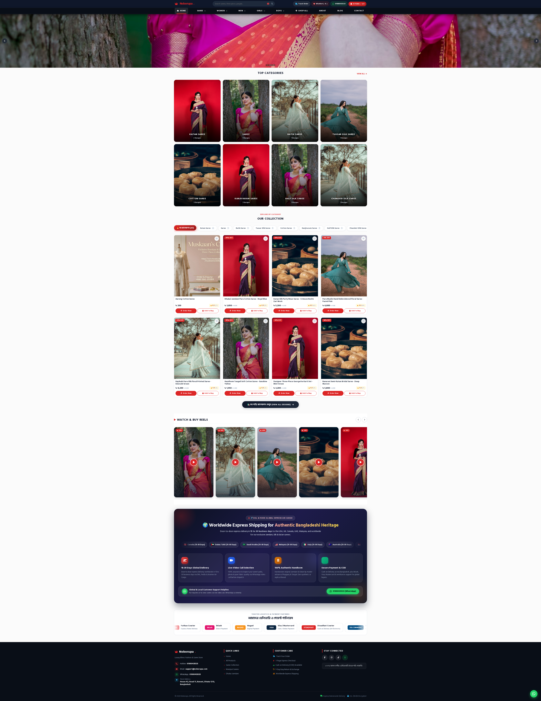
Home (228, 656)
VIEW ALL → (362, 73)
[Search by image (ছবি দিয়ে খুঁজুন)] (268, 3)
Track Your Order (283, 656)
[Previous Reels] (358, 419)
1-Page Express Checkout (285, 660)
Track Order (303, 3)
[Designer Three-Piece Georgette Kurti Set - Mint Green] (295, 348)
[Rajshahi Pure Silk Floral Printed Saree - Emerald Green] (197, 348)
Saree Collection (232, 665)
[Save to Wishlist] (216, 238)
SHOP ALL (303, 10)
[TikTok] (338, 657)
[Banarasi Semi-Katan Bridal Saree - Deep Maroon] (344, 348)
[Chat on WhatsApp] (533, 693)
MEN (241, 10)
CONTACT (359, 10)
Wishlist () (321, 3)
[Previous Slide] (4, 41)
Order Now (187, 310)
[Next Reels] (364, 419)
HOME (183, 10)
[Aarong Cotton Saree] (197, 265)
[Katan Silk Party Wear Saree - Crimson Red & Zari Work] (295, 265)
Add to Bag (208, 310)
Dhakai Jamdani (232, 673)
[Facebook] (324, 657)
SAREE (200, 10)
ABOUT (322, 10)
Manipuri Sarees (232, 669)
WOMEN (221, 10)
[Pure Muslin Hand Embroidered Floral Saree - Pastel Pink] (344, 265)
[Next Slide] (536, 41)
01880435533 (340, 3)
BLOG (340, 10)
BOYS (279, 10)
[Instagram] (331, 657)
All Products (230, 660)
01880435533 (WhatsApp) (344, 591)
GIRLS (259, 10)
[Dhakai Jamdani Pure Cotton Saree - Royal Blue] (246, 265)
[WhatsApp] (345, 657)
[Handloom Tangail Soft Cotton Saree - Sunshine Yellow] (246, 348)
